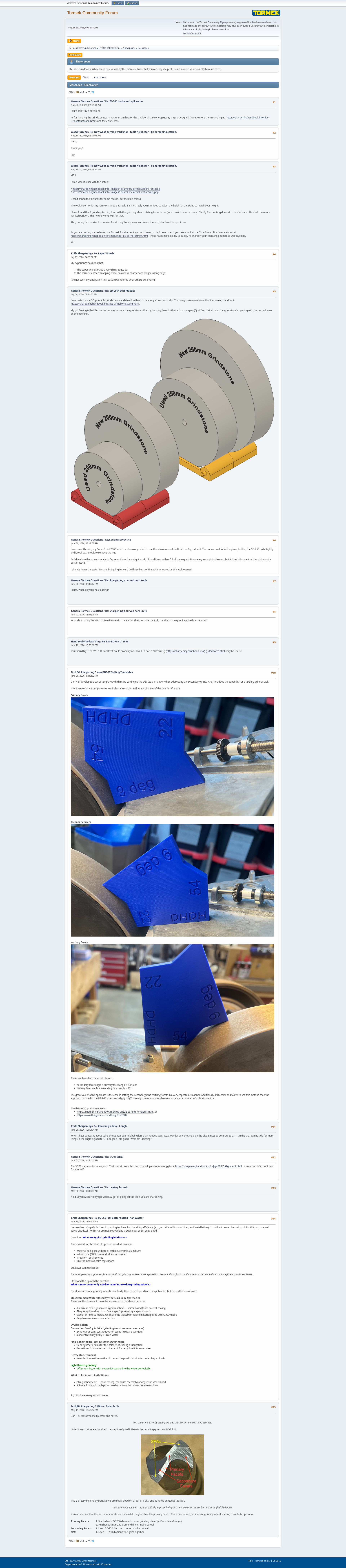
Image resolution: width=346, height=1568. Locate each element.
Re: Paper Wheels (104, 253)
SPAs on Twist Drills (107, 1406)
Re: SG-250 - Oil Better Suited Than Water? (118, 1218)
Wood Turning (79, 132)
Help (251, 1560)
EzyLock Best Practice (118, 539)
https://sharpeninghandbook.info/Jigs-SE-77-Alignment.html (208, 1166)
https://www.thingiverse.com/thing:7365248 (102, 1115)
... (86, 91)
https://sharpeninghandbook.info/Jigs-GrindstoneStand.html (105, 303)
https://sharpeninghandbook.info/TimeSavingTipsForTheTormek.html (109, 235)
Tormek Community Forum (92, 12)
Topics (86, 77)
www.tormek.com (192, 33)
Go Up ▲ (277, 1560)
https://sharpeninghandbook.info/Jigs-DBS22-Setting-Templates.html (115, 1111)
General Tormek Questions (87, 101)
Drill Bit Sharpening (82, 672)
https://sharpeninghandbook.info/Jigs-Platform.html (196, 651)
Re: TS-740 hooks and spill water (124, 101)
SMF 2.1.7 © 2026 (73, 1561)
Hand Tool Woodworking (85, 641)
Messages (74, 77)
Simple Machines (89, 1561)
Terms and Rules (262, 1560)
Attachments (100, 77)
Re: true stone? (114, 1156)
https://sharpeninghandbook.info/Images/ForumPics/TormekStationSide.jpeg (115, 192)
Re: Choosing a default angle (110, 1126)
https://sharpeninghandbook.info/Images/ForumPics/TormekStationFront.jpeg (116, 188)
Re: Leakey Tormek (116, 1187)
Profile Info (75, 54)
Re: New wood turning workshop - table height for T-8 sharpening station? (133, 132)
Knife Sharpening (81, 253)
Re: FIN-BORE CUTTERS (115, 641)
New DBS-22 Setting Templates (114, 672)
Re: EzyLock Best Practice (120, 290)
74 (89, 91)
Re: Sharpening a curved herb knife (126, 580)
